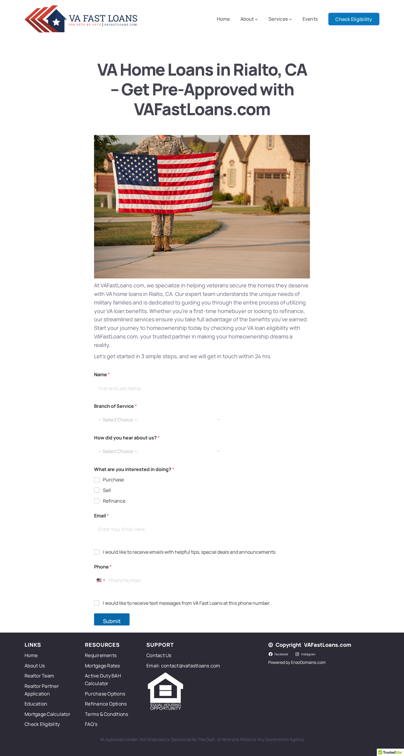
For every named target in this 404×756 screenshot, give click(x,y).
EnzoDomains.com (308, 662)
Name (102, 374)
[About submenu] (256, 19)
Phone (103, 567)
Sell (107, 490)
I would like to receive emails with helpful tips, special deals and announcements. (190, 552)
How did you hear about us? (127, 438)
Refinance (114, 501)
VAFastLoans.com (327, 644)
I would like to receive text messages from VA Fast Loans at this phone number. (187, 603)
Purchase (113, 480)
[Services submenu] (290, 19)
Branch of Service (115, 406)
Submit (112, 621)
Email (101, 516)
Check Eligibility (353, 19)
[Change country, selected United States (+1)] (100, 580)
